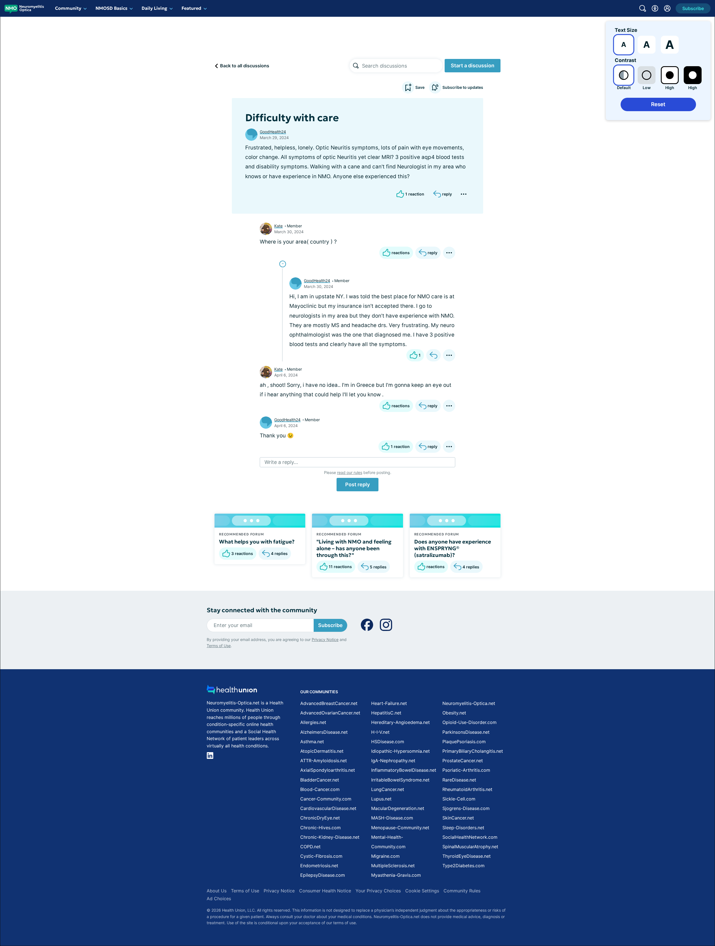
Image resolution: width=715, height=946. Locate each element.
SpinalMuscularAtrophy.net (470, 846)
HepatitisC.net (386, 713)
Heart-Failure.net (389, 703)
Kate (278, 225)
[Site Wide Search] (643, 8)
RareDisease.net (459, 780)
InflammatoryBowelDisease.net (403, 770)
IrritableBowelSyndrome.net (400, 780)
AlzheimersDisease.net (324, 732)
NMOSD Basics (111, 8)
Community (68, 8)
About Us (217, 890)
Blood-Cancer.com (320, 789)
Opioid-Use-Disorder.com (469, 722)
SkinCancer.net (458, 818)
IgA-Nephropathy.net (393, 760)
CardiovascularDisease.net (328, 808)
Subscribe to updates (462, 87)
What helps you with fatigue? (257, 541)
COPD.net (310, 846)
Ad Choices (219, 898)
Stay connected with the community (262, 610)
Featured (191, 8)
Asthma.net (312, 741)
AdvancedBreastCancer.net (329, 703)
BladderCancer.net (319, 780)
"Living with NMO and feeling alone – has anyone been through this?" (354, 548)
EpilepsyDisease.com (322, 875)
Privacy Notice (325, 639)
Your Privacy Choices (378, 890)
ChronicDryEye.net (320, 818)
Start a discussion (472, 65)
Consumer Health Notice (325, 890)
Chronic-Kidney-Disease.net (329, 837)
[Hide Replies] (282, 264)
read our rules (349, 472)
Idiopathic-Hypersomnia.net (400, 751)
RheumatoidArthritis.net (467, 789)
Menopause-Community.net (400, 827)
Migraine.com (385, 856)
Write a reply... (281, 462)
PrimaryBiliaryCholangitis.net (472, 751)
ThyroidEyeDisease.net (466, 856)
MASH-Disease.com (392, 818)
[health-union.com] (232, 691)
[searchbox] (402, 65)
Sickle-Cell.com (458, 799)
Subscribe (330, 625)
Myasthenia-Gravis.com (396, 875)
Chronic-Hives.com (320, 827)
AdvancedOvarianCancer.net (330, 713)
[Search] (356, 65)
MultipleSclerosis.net (393, 865)
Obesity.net (454, 713)
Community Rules (462, 890)
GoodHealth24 (273, 131)
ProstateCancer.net (462, 760)
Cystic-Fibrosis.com (321, 856)
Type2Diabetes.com (463, 865)
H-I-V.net (380, 732)
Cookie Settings (422, 890)
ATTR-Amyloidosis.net (323, 760)
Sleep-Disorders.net (463, 827)
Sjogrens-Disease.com (466, 808)
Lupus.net (381, 799)
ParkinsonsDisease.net (466, 732)
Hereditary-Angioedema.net (400, 722)
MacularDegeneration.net (397, 808)
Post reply (357, 484)
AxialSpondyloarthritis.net (327, 770)
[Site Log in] (667, 8)
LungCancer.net (387, 789)
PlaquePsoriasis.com (464, 741)
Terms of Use (219, 645)
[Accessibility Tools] (655, 8)
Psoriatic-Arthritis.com (466, 770)
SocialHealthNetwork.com (469, 837)
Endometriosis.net (319, 865)
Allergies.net (313, 722)
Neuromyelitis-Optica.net (468, 703)
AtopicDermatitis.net (322, 751)
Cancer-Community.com (325, 799)
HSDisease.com (387, 741)
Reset (658, 104)
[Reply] (433, 355)
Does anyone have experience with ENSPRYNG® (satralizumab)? (452, 548)
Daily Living (154, 8)
